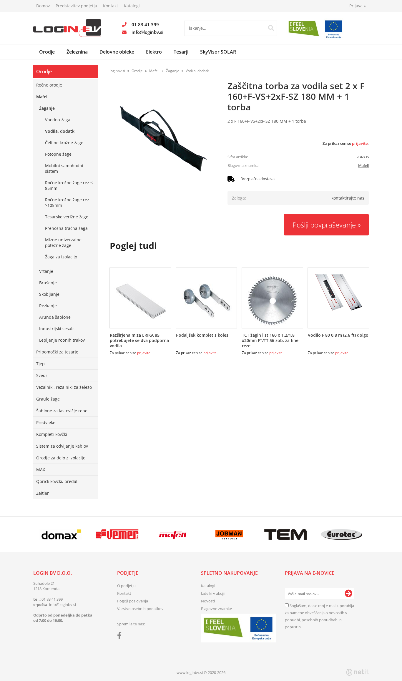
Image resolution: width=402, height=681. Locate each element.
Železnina (77, 52)
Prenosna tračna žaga (66, 228)
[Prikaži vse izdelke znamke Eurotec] (341, 534)
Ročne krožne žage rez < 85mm (69, 185)
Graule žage (48, 399)
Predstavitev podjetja (76, 6)
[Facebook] (120, 636)
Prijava (357, 6)
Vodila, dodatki (60, 131)
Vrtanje (46, 271)
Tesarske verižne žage (66, 217)
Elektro (154, 52)
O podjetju (126, 585)
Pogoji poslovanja (132, 601)
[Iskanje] (271, 28)
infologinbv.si (147, 32)
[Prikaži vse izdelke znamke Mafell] (173, 534)
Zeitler (42, 493)
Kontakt (110, 6)
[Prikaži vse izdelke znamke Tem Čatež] (285, 534)
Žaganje (47, 108)
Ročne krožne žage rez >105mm (67, 202)
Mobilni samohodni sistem (64, 168)
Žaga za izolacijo (61, 257)
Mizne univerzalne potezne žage (63, 242)
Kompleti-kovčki (51, 434)
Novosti (208, 601)
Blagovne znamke (216, 608)
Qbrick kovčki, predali (57, 481)
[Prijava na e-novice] (348, 593)
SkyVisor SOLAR (218, 52)
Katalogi (132, 6)
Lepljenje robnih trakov (62, 340)
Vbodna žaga (57, 119)
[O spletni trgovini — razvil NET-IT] (357, 672)
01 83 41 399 (145, 24)
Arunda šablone (55, 317)
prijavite (360, 143)
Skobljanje (49, 294)
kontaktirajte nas (347, 198)
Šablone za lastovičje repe (61, 410)
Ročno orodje (49, 85)
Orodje (47, 52)
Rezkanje (48, 305)
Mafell (42, 96)
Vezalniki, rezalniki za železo (64, 387)
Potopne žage (58, 154)
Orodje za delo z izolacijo (60, 458)
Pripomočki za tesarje (57, 352)
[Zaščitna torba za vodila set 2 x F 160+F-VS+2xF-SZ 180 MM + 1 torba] (163, 138)
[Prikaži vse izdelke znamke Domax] (61, 534)
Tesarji (181, 52)
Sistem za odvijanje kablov (62, 446)
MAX (40, 469)
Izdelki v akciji (213, 593)
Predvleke (45, 422)
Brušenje (48, 282)
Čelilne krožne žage (64, 142)
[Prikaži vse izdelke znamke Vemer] (117, 534)
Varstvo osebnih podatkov (140, 608)
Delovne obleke (116, 52)
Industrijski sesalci (57, 328)
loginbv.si (117, 70)
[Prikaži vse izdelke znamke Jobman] (229, 534)
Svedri (42, 375)
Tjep (40, 363)
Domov (43, 6)
